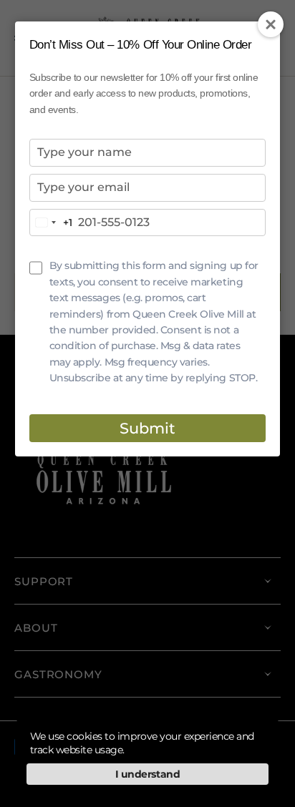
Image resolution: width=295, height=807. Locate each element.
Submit (147, 428)
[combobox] (51, 223)
